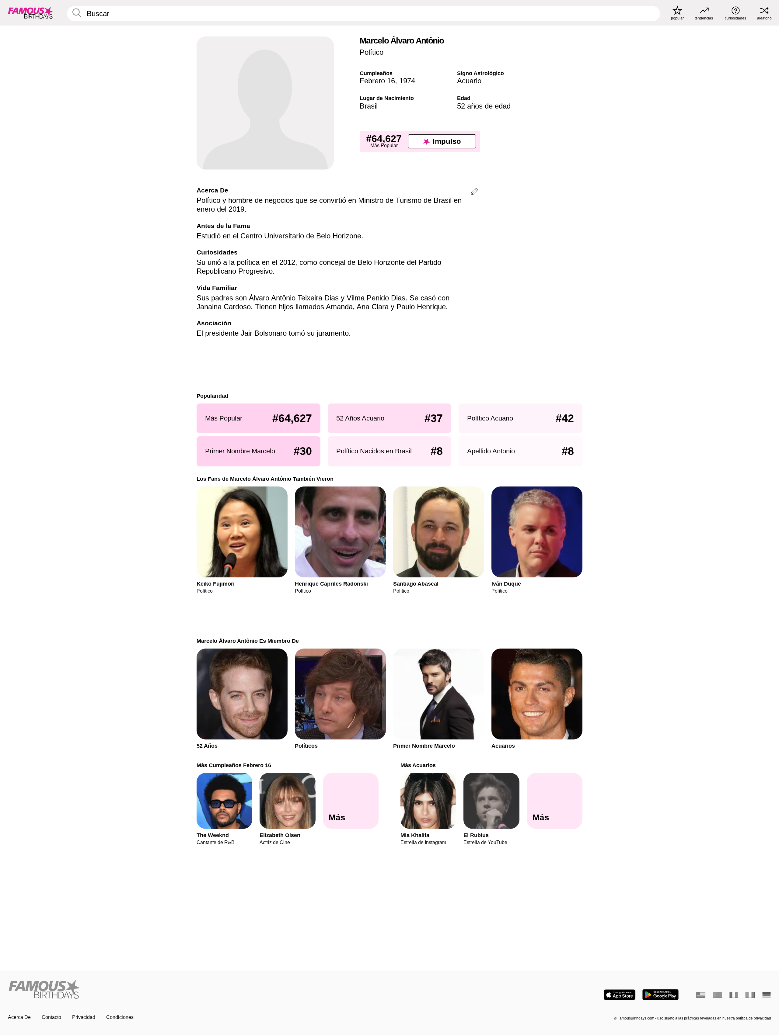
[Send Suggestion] (474, 192)
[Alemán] (766, 995)
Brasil (369, 106)
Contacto (51, 1017)
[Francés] (733, 995)
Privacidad (83, 1017)
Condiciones (120, 1017)
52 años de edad (484, 106)
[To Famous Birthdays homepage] (30, 12)
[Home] (197, 990)
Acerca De (19, 1017)
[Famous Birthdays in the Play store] (660, 994)
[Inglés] (700, 995)
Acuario (469, 81)
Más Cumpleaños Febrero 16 (234, 765)
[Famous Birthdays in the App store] (620, 994)
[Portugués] (717, 995)
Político (371, 52)
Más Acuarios (418, 765)
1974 (407, 81)
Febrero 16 (377, 81)
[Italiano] (750, 995)
